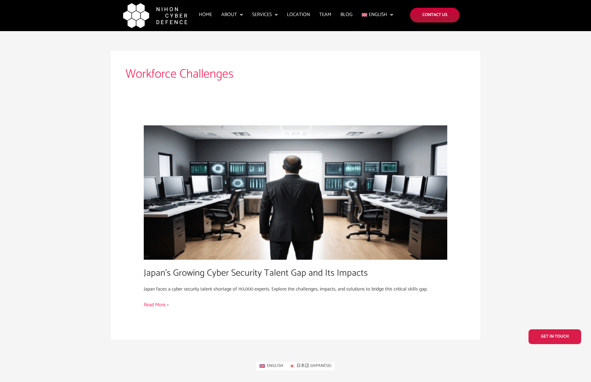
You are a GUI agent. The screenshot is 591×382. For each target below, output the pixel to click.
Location (298, 14)
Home (205, 14)
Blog (346, 14)
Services (262, 14)
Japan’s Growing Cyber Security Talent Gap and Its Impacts (256, 273)
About (229, 14)
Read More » (156, 305)
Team (325, 14)
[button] (232, 14)
